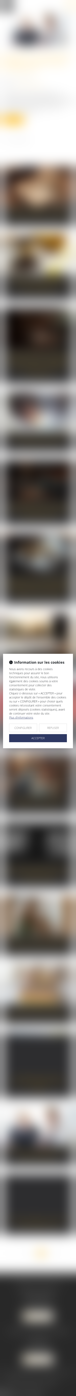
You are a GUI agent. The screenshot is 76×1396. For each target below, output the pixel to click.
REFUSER (53, 728)
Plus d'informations (21, 717)
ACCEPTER (38, 738)
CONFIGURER (23, 728)
